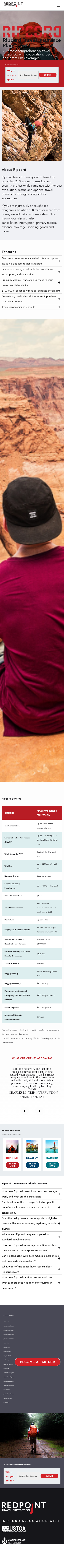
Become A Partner (37, 1362)
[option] (32, 1082)
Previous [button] (24, 1111)
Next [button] (39, 1111)
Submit (47, 75)
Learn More (12, 1165)
